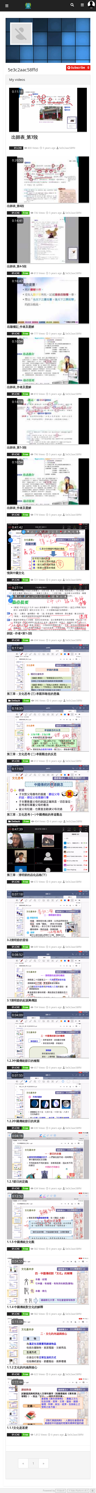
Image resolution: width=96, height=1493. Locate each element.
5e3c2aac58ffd (67, 148)
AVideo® (61, 1490)
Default (16, 700)
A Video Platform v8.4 (78, 1490)
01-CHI (17, 148)
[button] (76, 67)
